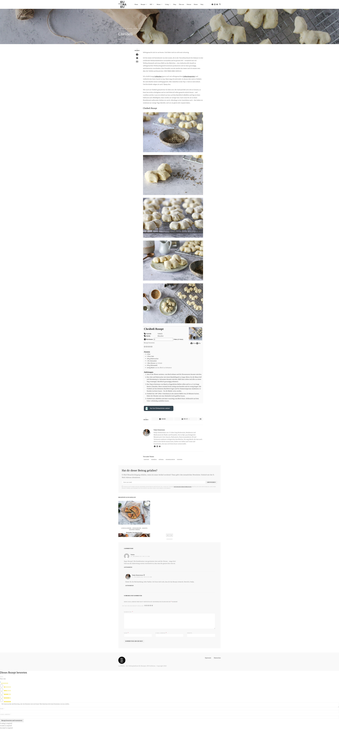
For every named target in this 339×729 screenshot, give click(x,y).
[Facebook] (212, 4)
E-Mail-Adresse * (5, 714)
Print (194, 343)
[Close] (1, 676)
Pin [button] (199, 343)
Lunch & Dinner (126, 528)
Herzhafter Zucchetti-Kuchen (134, 532)
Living (167, 4)
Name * (2, 708)
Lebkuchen (158, 76)
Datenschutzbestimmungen (183, 486)
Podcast (189, 4)
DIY (151, 4)
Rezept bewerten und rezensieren (12, 720)
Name (126, 633)
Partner (196, 4)
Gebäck (154, 459)
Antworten (128, 567)
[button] (144, 346)
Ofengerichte (136, 528)
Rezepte (143, 4)
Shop (174, 4)
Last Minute (122, 28)
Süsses (161, 459)
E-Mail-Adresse (161, 633)
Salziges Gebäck (134, 529)
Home (136, 4)
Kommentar (128, 611)
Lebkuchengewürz (189, 76)
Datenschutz (217, 658)
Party (202, 4)
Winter (180, 459)
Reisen (158, 4)
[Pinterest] (217, 4)
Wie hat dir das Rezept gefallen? (133, 605)
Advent (146, 459)
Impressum (208, 658)
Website (189, 633)
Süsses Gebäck (138, 28)
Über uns (181, 4)
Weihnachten (170, 459)
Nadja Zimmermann (124, 39)
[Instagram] (214, 4)
